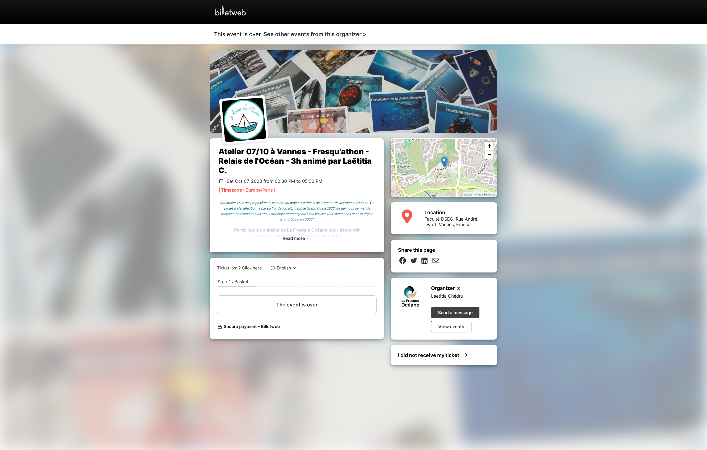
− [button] (489, 154)
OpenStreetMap (486, 194)
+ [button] (489, 145)
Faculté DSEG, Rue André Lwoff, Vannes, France (450, 221)
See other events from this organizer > (314, 34)
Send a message (455, 312)
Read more (294, 238)
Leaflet (468, 194)
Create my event (364, 382)
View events (451, 326)
